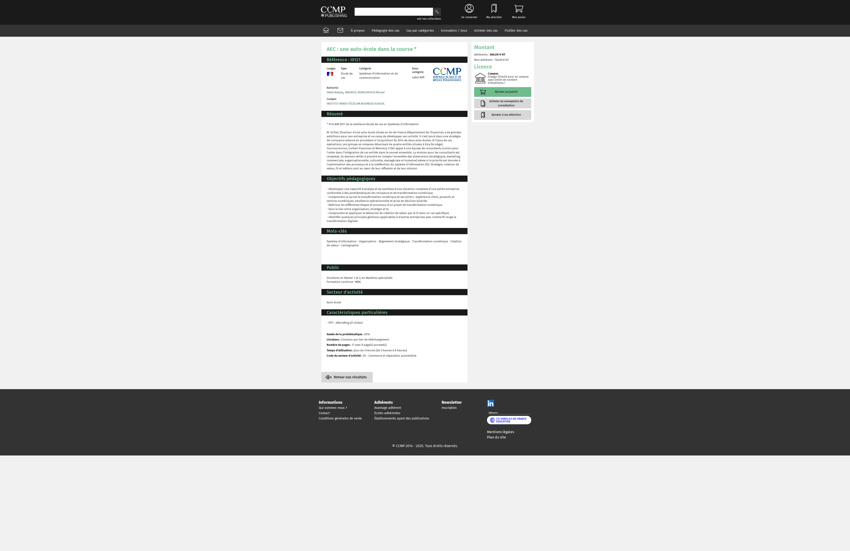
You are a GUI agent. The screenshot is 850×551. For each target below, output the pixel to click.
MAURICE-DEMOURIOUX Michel (365, 92)
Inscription (449, 408)
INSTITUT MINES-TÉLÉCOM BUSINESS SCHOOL (356, 103)
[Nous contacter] (340, 30)
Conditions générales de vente (340, 418)
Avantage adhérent (387, 408)
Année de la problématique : (345, 334)
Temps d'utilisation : (340, 350)
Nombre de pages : (339, 344)
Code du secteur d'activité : (344, 355)
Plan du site (496, 437)
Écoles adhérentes (387, 413)
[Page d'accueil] (326, 30)
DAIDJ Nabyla (335, 92)
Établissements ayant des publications (401, 418)
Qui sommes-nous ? (333, 408)
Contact (324, 413)
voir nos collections (429, 18)
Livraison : (333, 339)
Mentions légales (500, 432)
